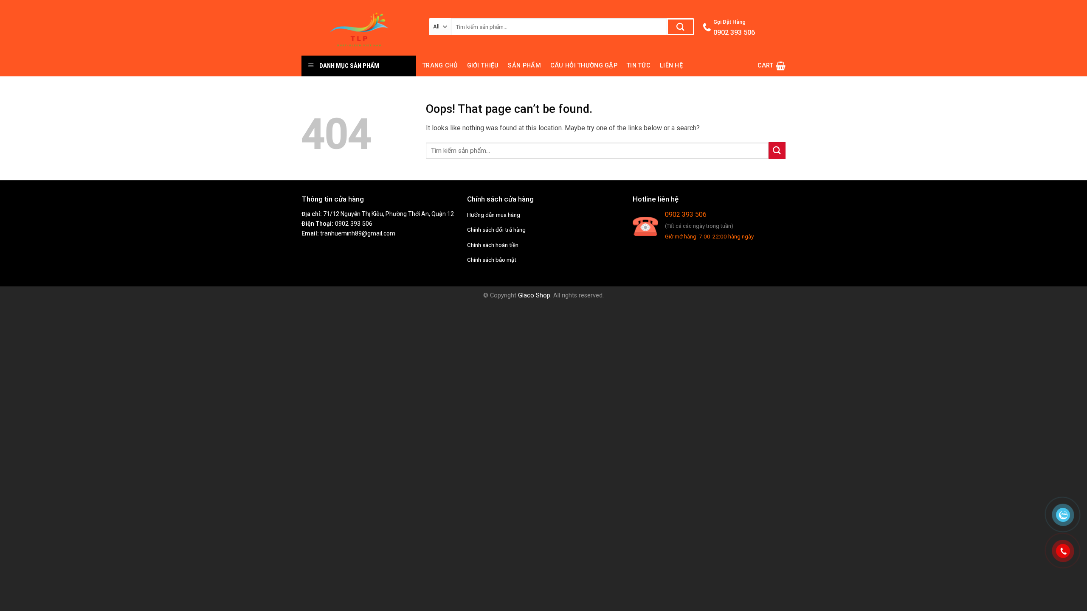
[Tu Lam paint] (358, 28)
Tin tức (639, 65)
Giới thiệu (483, 65)
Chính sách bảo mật (491, 259)
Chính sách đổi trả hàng (496, 229)
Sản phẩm (524, 65)
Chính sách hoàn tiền (492, 244)
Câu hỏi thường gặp (583, 65)
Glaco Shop (534, 295)
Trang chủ (440, 65)
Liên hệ (671, 65)
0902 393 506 (353, 223)
